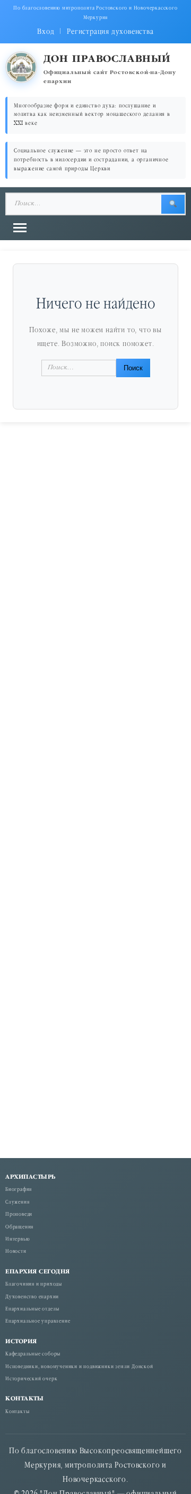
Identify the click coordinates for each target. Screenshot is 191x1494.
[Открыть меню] (19, 227)
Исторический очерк (31, 1379)
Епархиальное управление (37, 1322)
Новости (16, 1252)
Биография (18, 1190)
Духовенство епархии (32, 1297)
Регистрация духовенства (110, 32)
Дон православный (107, 59)
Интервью (17, 1240)
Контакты (17, 1412)
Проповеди (18, 1215)
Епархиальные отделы (32, 1310)
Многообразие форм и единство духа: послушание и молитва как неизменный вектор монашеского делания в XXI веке (92, 115)
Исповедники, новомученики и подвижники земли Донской (79, 1367)
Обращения (19, 1228)
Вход (45, 32)
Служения (17, 1203)
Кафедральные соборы (32, 1355)
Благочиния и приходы (33, 1285)
